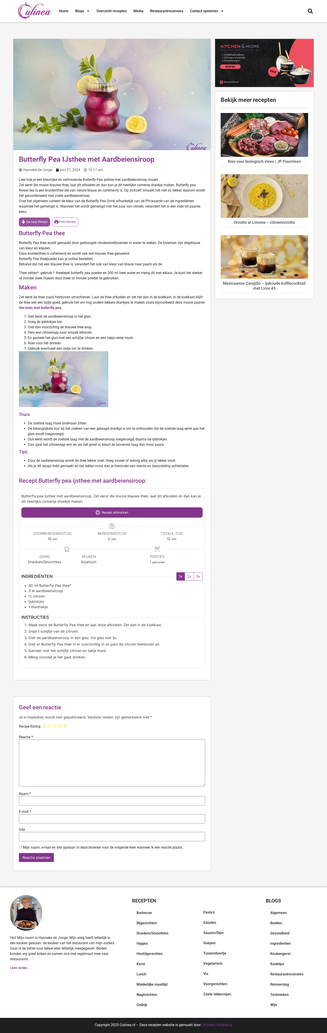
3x (198, 576)
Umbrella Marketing (217, 1025)
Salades (209, 922)
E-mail (25, 811)
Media (138, 11)
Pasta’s (209, 912)
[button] (310, 11)
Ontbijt (142, 1005)
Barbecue (144, 913)
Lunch (141, 974)
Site (22, 829)
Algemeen (278, 913)
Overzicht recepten (112, 11)
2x (189, 576)
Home (64, 11)
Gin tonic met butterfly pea (40, 308)
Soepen (209, 943)
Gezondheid (279, 933)
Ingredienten (280, 943)
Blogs (79, 11)
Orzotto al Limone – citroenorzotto (264, 222)
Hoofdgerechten (150, 954)
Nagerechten (147, 995)
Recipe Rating (29, 726)
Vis (205, 974)
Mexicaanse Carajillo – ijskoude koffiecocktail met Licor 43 (264, 286)
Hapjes (142, 943)
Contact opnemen (204, 11)
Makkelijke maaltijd (152, 984)
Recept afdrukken (114, 512)
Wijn (273, 1005)
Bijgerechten (147, 923)
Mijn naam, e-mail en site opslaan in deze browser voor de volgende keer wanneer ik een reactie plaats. (103, 847)
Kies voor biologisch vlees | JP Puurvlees (264, 161)
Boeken (276, 923)
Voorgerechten (215, 984)
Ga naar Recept (37, 222)
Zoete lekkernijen (217, 994)
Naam (25, 794)
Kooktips (277, 964)
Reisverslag (279, 984)
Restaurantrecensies (166, 11)
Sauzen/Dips (213, 933)
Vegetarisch (212, 963)
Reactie (26, 737)
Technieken (279, 995)
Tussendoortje (214, 953)
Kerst (141, 964)
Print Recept (67, 222)
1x (180, 576)
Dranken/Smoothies (152, 933)
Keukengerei (280, 954)
